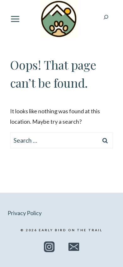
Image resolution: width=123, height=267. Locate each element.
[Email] (74, 247)
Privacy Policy (25, 212)
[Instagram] (49, 247)
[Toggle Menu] (15, 19)
